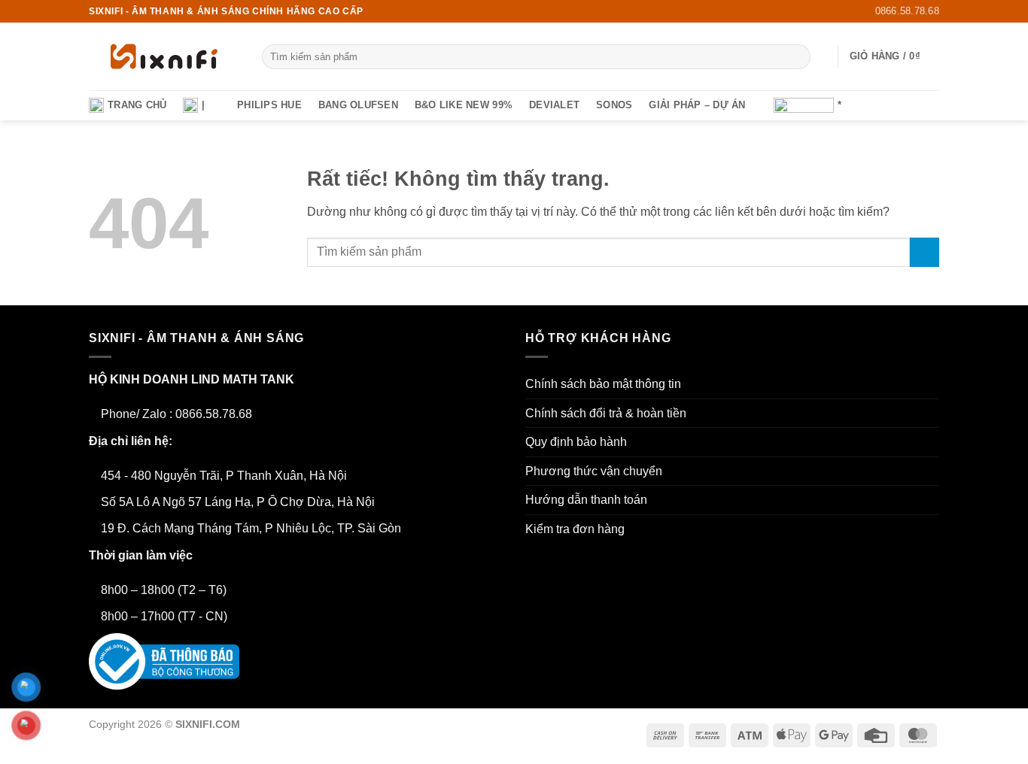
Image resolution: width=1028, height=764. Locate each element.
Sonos (614, 105)
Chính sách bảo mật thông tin (603, 383)
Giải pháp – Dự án (697, 105)
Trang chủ (137, 105)
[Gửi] (796, 57)
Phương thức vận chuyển (593, 471)
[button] (819, 56)
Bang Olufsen (358, 105)
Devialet (554, 105)
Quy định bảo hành (576, 441)
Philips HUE (269, 105)
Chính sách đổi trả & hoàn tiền (605, 413)
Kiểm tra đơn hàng (575, 529)
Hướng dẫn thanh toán (586, 499)
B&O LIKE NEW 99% (463, 105)
